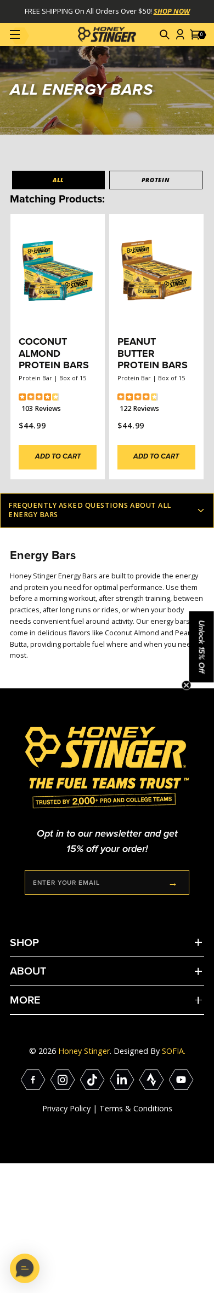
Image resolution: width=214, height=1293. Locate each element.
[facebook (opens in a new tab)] (33, 1079)
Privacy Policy (66, 1108)
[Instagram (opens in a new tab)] (62, 1079)
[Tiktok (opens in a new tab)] (92, 1079)
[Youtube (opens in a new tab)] (181, 1079)
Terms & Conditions (135, 1108)
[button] (165, 34)
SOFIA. (173, 1051)
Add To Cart (58, 457)
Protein (156, 180)
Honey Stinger (84, 1051)
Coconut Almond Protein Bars (54, 353)
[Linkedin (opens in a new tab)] (122, 1079)
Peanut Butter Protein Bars (152, 353)
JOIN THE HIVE (172, 882)
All (58, 180)
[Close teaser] (187, 685)
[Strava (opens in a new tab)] (151, 1079)
